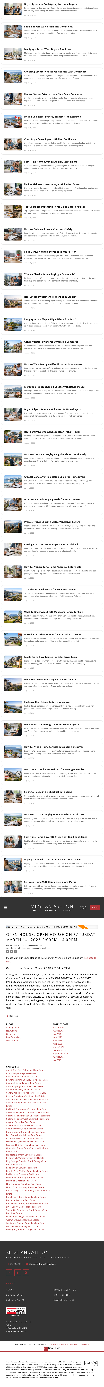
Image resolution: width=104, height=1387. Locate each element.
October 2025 (59, 1050)
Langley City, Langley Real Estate (21, 1167)
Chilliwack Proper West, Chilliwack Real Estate (27, 1118)
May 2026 (57, 1040)
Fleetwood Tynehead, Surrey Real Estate (25, 1141)
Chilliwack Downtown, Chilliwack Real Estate (27, 1109)
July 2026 (57, 1034)
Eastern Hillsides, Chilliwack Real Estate (24, 1138)
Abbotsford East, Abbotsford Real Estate (25, 1070)
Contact (95, 907)
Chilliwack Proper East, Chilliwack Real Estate (27, 1112)
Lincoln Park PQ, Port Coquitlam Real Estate (27, 1171)
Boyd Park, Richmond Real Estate (21, 1076)
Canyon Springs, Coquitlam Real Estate (24, 1086)
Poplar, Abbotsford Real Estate (21, 1200)
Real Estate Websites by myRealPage (75, 1344)
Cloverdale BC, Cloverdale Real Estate (23, 1125)
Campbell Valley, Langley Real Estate (23, 1083)
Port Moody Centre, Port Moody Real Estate (27, 1203)
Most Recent (59, 1027)
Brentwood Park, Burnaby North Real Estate (27, 1079)
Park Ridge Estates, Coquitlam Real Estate (26, 1197)
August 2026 (59, 1030)
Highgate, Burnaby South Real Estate (24, 1154)
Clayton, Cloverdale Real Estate (21, 1122)
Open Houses (12, 1034)
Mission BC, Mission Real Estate (21, 1180)
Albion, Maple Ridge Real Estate (21, 1073)
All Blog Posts (12, 1027)
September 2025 (60, 1053)
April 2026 (57, 1043)
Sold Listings (12, 1040)
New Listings (12, 1030)
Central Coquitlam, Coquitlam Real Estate (25, 1096)
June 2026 (57, 1037)
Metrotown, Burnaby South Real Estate (25, 1177)
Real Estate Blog (14, 1037)
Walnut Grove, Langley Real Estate (22, 1219)
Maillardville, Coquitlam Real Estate (22, 1174)
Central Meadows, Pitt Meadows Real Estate (27, 1099)
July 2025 (57, 1060)
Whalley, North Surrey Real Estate (22, 1226)
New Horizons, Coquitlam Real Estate (23, 1184)
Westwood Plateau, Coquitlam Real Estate (26, 1223)
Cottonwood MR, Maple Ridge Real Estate (26, 1132)
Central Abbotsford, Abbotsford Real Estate (27, 1092)
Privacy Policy (54, 1344)
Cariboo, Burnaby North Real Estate (23, 1089)
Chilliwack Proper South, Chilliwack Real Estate (28, 1115)
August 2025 (59, 1056)
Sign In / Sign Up (83, 907)
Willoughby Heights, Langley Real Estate (25, 1229)
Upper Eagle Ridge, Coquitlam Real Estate (26, 1216)
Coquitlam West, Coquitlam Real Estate (24, 1128)
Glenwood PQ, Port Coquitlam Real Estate (25, 1145)
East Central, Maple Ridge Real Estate (24, 1135)
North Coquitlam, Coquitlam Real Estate (25, 1187)
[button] (83, 907)
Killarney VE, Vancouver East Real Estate (25, 1158)
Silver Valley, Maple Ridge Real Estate (23, 1206)
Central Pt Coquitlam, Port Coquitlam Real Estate (32, 948)
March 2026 (58, 1047)
